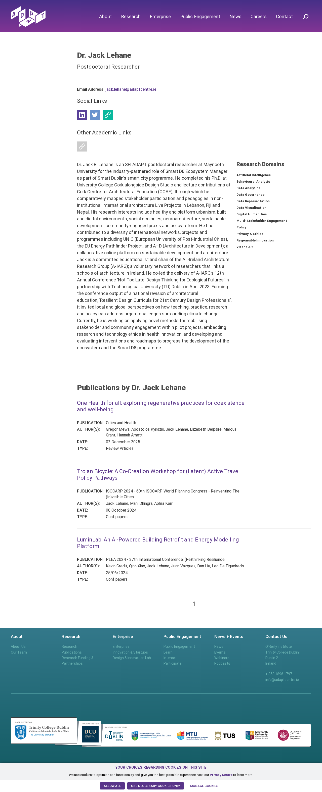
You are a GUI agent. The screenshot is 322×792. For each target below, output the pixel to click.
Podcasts (222, 663)
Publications (72, 652)
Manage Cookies (204, 786)
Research (131, 16)
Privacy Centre (221, 775)
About (105, 16)
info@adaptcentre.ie (282, 680)
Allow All (112, 786)
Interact (170, 658)
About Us (18, 647)
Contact (284, 16)
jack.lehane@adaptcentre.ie (130, 89)
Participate (173, 663)
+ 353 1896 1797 (278, 674)
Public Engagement (200, 16)
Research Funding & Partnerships (78, 660)
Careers (259, 16)
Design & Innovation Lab (132, 658)
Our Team (19, 652)
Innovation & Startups (130, 652)
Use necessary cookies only (155, 786)
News (235, 16)
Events (220, 652)
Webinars (221, 658)
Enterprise (160, 16)
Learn (168, 652)
